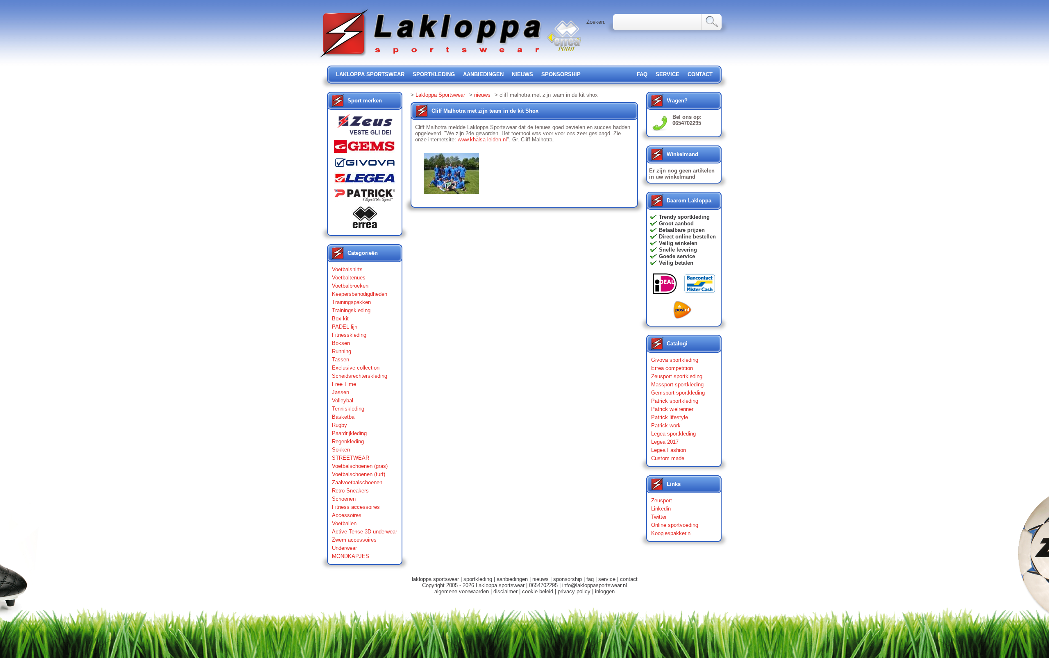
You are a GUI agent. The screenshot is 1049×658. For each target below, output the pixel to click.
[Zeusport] (365, 127)
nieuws (522, 74)
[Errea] (365, 219)
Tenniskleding (348, 409)
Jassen (340, 392)
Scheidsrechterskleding (359, 376)
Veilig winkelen (678, 243)
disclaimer (505, 591)
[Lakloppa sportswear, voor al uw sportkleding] (431, 58)
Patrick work (666, 425)
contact (700, 74)
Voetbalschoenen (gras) (360, 466)
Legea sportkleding (673, 434)
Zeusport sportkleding (676, 376)
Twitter (659, 517)
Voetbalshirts (347, 269)
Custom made (667, 458)
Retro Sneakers (350, 491)
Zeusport (661, 500)
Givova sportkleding (674, 360)
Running (341, 351)
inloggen (605, 591)
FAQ (642, 74)
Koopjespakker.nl (671, 533)
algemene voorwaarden (461, 591)
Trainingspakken (351, 302)
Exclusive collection (355, 368)
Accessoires (346, 515)
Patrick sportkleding (674, 401)
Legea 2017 (665, 442)
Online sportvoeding (674, 525)
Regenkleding (348, 441)
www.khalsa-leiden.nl (482, 139)
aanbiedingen (483, 74)
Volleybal (342, 400)
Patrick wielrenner (672, 409)
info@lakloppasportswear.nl (594, 585)
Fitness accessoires (356, 507)
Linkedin (661, 509)
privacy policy (574, 591)
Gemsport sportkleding (678, 393)
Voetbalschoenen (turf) (358, 474)
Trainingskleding (351, 310)
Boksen (341, 343)
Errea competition (672, 368)
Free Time (344, 384)
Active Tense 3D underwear (364, 532)
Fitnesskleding (349, 335)
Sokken (341, 450)
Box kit (340, 318)
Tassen (340, 359)
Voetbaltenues (349, 278)
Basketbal (344, 417)
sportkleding (434, 74)
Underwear (344, 548)
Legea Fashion (668, 450)
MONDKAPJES (350, 556)
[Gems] (365, 148)
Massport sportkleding (677, 384)
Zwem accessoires (354, 540)
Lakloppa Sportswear (440, 95)
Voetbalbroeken (350, 286)
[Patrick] (365, 197)
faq (590, 579)
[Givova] (365, 164)
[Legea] (365, 180)
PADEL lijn (344, 327)
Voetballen (344, 523)
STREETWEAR (350, 458)
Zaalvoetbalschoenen (357, 482)
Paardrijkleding (349, 433)
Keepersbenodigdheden (359, 294)
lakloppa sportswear (370, 74)
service (667, 74)
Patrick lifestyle (669, 417)
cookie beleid (537, 591)
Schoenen (344, 499)
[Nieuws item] (451, 173)
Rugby (339, 425)
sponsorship (561, 74)
